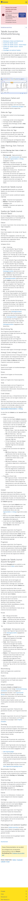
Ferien (6, 157)
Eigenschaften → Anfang (16, 159)
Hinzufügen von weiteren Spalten (12, 50)
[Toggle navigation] (26, 2)
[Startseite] (5, 2)
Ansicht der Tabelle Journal (10, 43)
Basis (12, 566)
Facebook (19, 860)
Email (7, 861)
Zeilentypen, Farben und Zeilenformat (13, 41)
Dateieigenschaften (8, 271)
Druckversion (4, 841)
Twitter (14, 860)
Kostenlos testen (22, 15)
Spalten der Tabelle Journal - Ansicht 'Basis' (14, 44)
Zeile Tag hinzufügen (8, 751)
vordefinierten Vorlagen (17, 106)
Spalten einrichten (13, 827)
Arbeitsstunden (15, 157)
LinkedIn (3, 861)
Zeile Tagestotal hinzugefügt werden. (13, 766)
